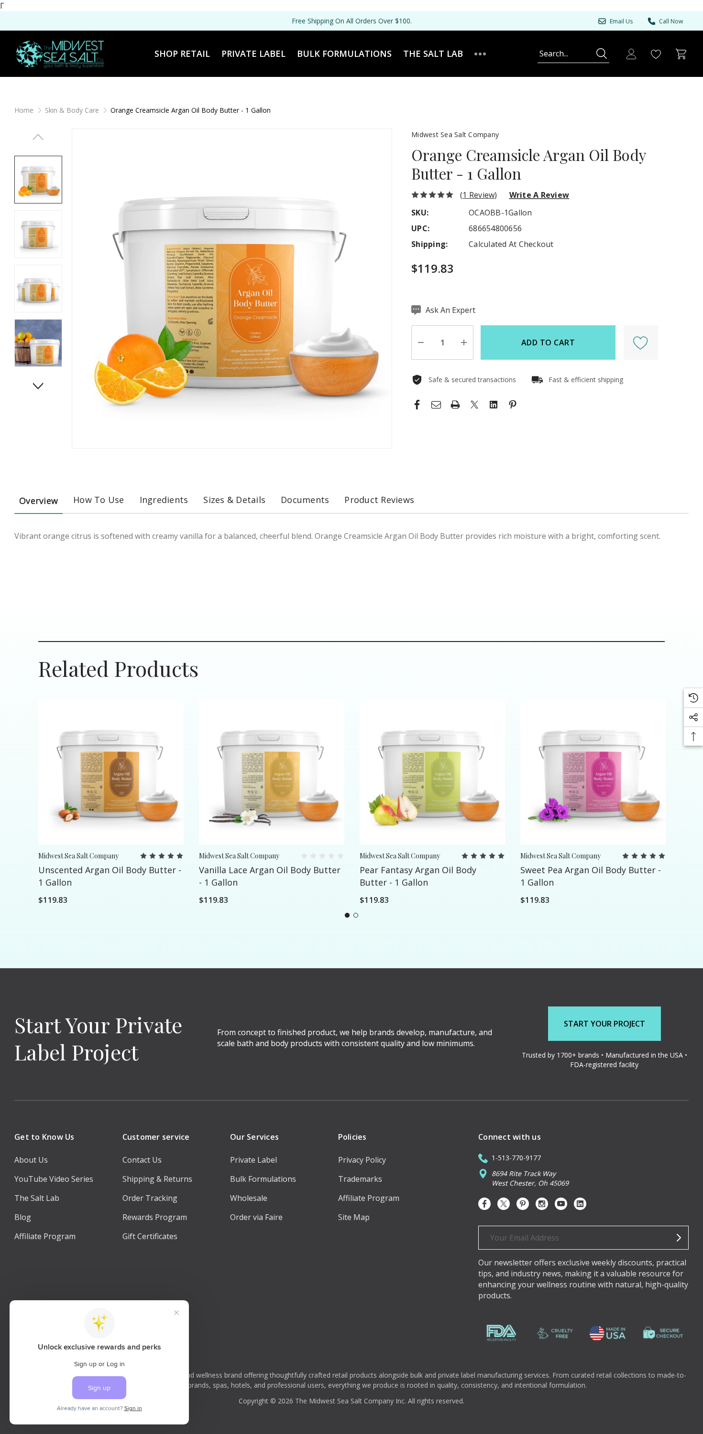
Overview (38, 500)
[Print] (455, 404)
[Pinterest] (512, 404)
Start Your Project (604, 1023)
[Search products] (601, 53)
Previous (38, 136)
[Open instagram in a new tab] (542, 1204)
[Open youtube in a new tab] (561, 1204)
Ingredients (164, 499)
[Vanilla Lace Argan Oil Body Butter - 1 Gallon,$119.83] (271, 772)
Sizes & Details (234, 499)
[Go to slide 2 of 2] (355, 915)
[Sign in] (631, 54)
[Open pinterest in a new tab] (522, 1204)
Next (38, 385)
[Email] (436, 404)
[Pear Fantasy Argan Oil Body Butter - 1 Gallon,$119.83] (432, 772)
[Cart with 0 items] (681, 54)
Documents (305, 499)
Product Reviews (379, 499)
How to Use (98, 499)
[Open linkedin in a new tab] (580, 1204)
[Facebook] (417, 404)
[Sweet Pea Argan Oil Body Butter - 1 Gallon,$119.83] (593, 772)
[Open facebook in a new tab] (484, 1204)
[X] (474, 404)
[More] (480, 54)
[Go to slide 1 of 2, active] (347, 915)
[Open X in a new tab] (503, 1204)
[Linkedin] (493, 404)
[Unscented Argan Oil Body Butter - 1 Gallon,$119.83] (111, 772)
